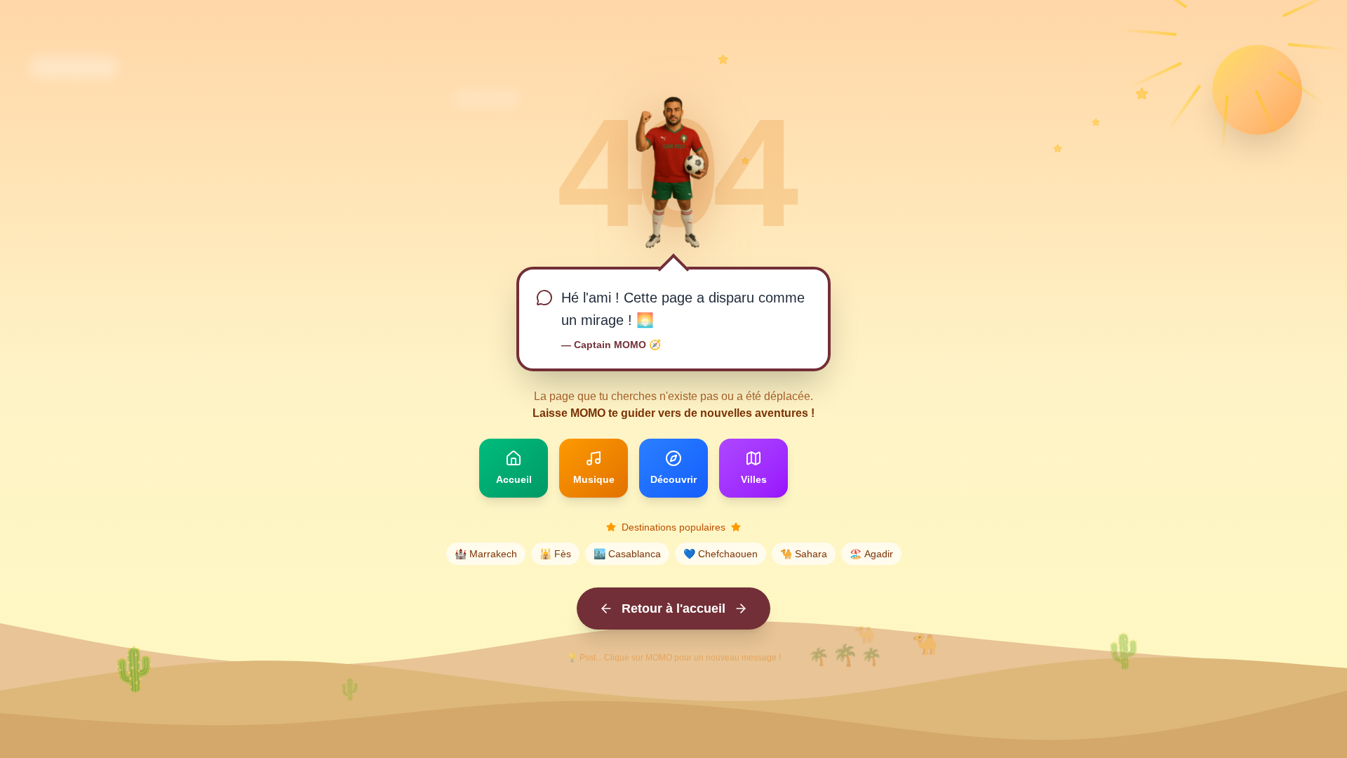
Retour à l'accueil (673, 608)
